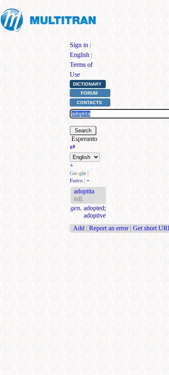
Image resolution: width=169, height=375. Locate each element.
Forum (89, 93)
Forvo (76, 180)
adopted (94, 208)
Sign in (79, 44)
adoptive (95, 215)
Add (78, 228)
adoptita (84, 191)
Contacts (89, 102)
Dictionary (87, 84)
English (79, 54)
